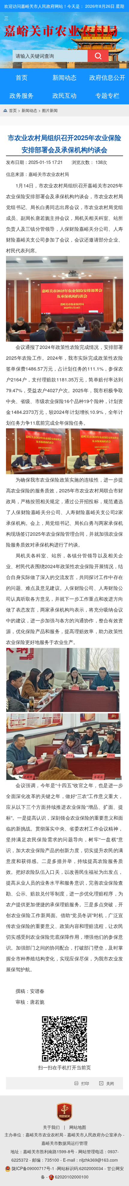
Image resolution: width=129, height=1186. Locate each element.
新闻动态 (64, 77)
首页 (22, 77)
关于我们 (51, 1127)
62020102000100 (71, 1177)
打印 (85, 1083)
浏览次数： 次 (89, 162)
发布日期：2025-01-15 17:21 (34, 162)
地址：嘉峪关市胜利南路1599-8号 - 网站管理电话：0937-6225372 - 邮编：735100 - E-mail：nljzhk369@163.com (64, 1155)
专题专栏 (107, 95)
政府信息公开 (107, 77)
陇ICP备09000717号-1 (34, 1168)
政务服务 (22, 95)
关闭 (110, 1083)
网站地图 (77, 1127)
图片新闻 (50, 110)
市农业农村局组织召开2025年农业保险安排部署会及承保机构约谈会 (64, 143)
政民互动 (64, 95)
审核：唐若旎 (30, 1001)
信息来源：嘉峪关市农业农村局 (37, 174)
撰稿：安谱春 (30, 990)
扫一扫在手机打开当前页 (64, 1067)
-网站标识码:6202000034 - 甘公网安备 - (68, 1172)
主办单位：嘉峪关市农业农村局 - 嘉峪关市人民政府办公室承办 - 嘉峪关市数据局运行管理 (64, 1139)
